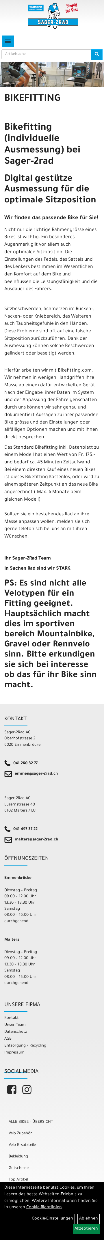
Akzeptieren (86, 1229)
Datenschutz (15, 1032)
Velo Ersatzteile (22, 1145)
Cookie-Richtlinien (44, 1207)
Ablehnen (88, 1219)
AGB (8, 1039)
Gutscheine (19, 1168)
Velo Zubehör (20, 1133)
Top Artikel (18, 1180)
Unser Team (14, 1025)
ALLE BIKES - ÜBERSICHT (31, 1122)
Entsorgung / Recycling (25, 1046)
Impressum (14, 1053)
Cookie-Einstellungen (52, 1219)
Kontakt (11, 1018)
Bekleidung (18, 1157)
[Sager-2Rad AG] (53, 16)
